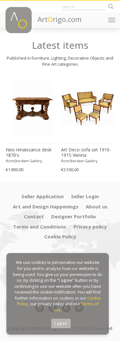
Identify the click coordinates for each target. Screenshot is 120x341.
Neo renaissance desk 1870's (29, 152)
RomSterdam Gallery (24, 160)
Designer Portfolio (73, 216)
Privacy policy (90, 226)
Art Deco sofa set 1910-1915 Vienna (86, 152)
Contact (34, 216)
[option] (32, 124)
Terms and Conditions (39, 226)
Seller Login (85, 196)
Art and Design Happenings (45, 206)
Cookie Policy (60, 236)
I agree (61, 323)
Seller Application (42, 196)
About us (97, 206)
